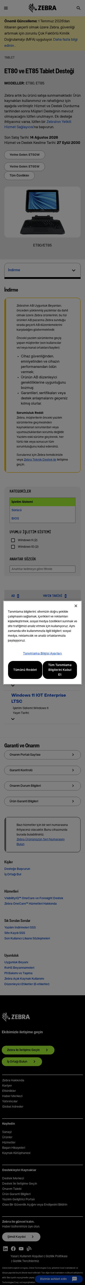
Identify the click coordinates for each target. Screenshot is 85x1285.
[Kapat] (76, 606)
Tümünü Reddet (25, 669)
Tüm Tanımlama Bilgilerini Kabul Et (60, 670)
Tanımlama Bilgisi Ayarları (42, 653)
